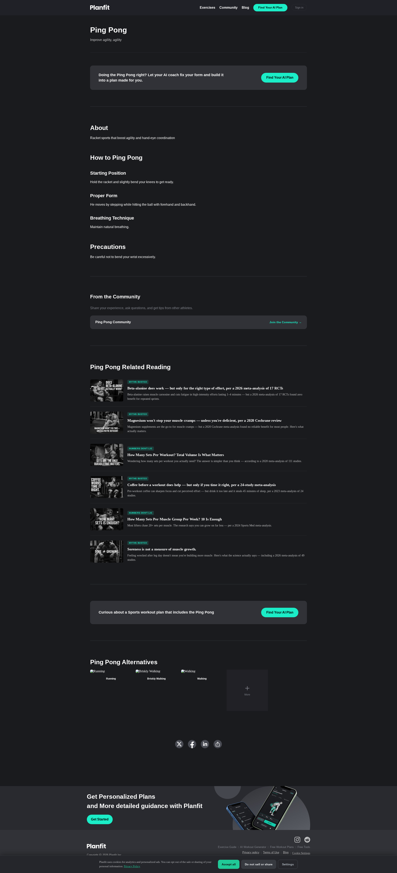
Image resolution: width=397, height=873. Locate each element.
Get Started (100, 819)
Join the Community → (285, 322)
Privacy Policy (132, 866)
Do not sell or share (259, 864)
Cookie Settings (301, 853)
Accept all (229, 864)
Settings (288, 864)
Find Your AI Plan (279, 77)
